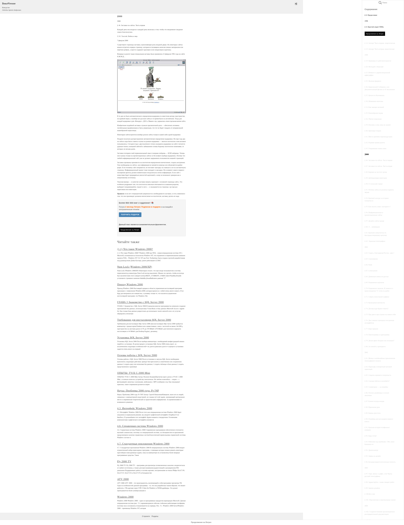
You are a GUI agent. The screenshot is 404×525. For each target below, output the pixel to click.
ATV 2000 (123, 479)
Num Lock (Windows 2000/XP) (134, 266)
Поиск (382, 3)
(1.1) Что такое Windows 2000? (135, 249)
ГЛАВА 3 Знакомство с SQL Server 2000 (140, 302)
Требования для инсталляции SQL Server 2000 (144, 319)
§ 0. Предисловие (371, 15)
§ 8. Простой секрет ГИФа (374, 27)
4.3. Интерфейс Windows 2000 (134, 408)
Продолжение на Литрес (375, 34)
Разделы (155, 516)
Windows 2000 (125, 496)
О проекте (146, 516)
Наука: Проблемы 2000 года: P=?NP (138, 390)
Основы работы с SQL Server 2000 (137, 355)
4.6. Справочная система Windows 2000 (140, 426)
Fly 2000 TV (124, 461)
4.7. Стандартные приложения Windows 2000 (143, 443)
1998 (366, 21)
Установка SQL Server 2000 (133, 337)
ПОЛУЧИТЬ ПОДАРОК (130, 215)
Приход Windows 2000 (130, 284)
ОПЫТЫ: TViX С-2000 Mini (133, 372)
